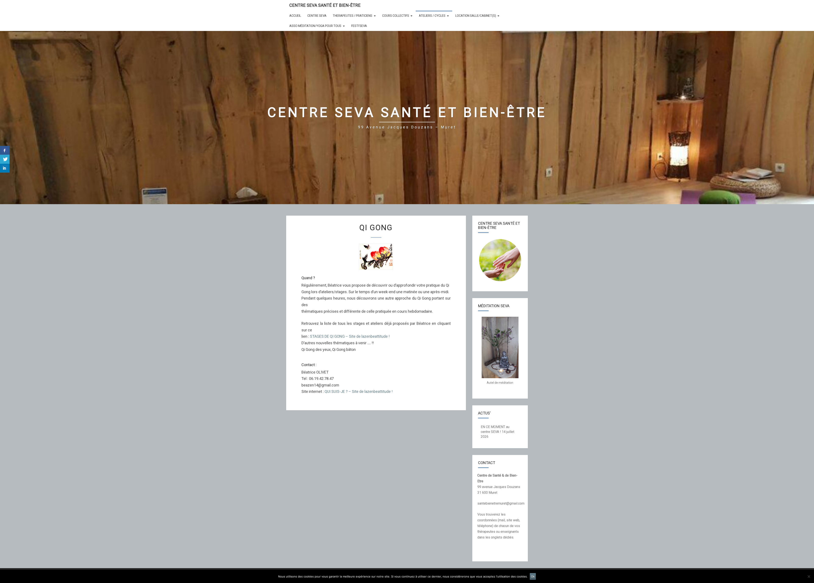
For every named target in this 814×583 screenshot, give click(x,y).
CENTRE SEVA (316, 15)
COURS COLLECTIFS (395, 15)
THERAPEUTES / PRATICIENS (352, 15)
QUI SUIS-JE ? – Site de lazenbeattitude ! (359, 391)
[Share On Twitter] (5, 159)
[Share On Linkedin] (5, 168)
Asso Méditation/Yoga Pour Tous (315, 26)
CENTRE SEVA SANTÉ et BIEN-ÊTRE (325, 5)
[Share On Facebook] (5, 150)
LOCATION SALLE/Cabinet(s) (475, 15)
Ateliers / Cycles (432, 15)
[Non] (809, 576)
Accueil (295, 15)
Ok (533, 576)
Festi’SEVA (359, 26)
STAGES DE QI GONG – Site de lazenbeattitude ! (350, 336)
